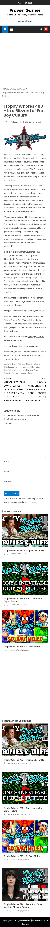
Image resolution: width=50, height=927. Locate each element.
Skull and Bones (32, 370)
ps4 (18, 370)
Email (7, 471)
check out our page (16, 301)
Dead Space (9, 367)
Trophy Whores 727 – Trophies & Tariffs (24, 550)
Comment (9, 423)
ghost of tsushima (22, 367)
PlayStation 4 (36, 367)
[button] (11, 29)
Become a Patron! (25, 21)
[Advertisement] (25, 60)
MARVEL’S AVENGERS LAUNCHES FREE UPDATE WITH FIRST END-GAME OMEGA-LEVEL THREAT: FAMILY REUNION (14, 389)
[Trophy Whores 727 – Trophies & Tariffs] (25, 530)
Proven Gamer (25, 10)
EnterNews (37, 920)
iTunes (7, 320)
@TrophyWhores (36, 336)
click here (28, 238)
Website (7, 481)
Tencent (31, 373)
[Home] (5, 29)
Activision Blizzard (25, 364)
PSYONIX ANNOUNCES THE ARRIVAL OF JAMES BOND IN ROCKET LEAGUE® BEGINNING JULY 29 (36, 389)
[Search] (41, 29)
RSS (15, 323)
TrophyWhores (32, 346)
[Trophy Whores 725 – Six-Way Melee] (25, 626)
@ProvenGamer (14, 340)
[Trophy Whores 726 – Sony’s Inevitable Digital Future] (25, 578)
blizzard (37, 364)
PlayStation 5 (9, 370)
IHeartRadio (35, 320)
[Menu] (11, 29)
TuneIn (25, 320)
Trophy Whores (12, 122)
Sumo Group (21, 373)
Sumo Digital (9, 373)
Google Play (15, 320)
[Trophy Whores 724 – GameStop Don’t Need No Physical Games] (25, 884)
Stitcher (7, 323)
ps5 (22, 370)
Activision (12, 364)
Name (7, 461)
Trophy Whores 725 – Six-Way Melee (22, 646)
